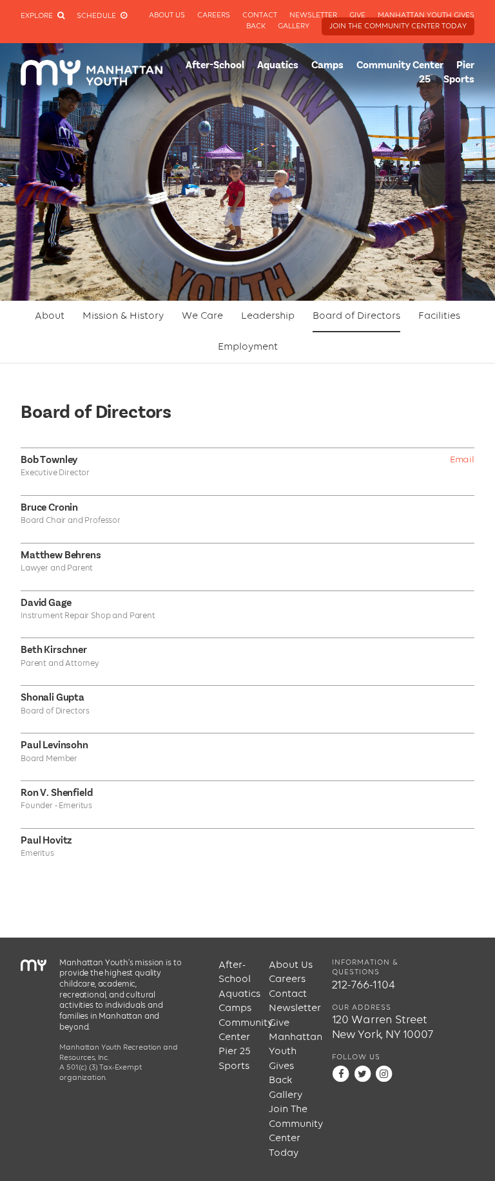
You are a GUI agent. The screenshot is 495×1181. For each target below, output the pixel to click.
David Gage (46, 603)
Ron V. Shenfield (56, 793)
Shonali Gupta (52, 698)
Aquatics (277, 66)
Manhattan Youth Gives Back (294, 1059)
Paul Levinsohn (54, 746)
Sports (458, 80)
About (49, 316)
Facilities (439, 316)
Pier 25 (234, 1051)
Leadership (268, 316)
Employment (248, 347)
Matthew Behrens (61, 556)
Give (357, 15)
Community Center (399, 66)
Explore (38, 16)
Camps (327, 66)
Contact (259, 15)
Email (462, 459)
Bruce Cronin (49, 508)
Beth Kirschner (54, 650)
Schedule (97, 16)
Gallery (293, 26)
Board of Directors (356, 316)
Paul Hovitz (46, 841)
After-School (215, 66)
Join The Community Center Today (398, 26)
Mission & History (123, 316)
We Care (202, 316)
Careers (213, 15)
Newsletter (313, 15)
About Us (167, 15)
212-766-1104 (363, 985)
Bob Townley (49, 460)
